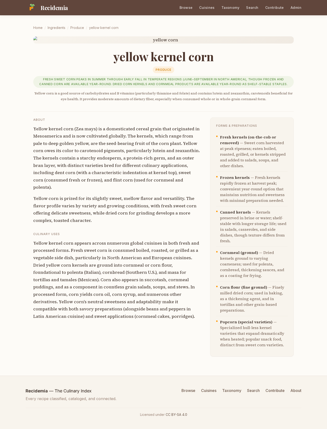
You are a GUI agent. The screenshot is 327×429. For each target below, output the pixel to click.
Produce (77, 28)
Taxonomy (230, 8)
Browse (186, 8)
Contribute (274, 8)
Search (252, 8)
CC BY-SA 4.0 (176, 414)
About (295, 390)
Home (38, 28)
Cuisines (206, 8)
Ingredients (56, 28)
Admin (296, 8)
